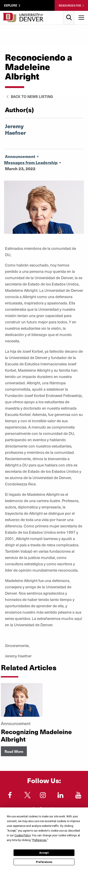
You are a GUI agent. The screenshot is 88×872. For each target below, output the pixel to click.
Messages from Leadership (31, 162)
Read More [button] (14, 751)
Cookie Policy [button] (22, 835)
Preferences (44, 862)
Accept (44, 852)
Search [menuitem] (68, 12)
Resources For (70, 5)
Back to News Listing (31, 96)
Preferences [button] (39, 840)
